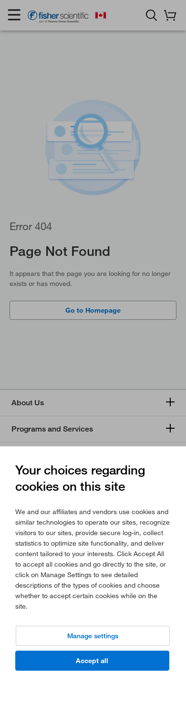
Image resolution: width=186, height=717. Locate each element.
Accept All (92, 660)
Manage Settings (92, 636)
